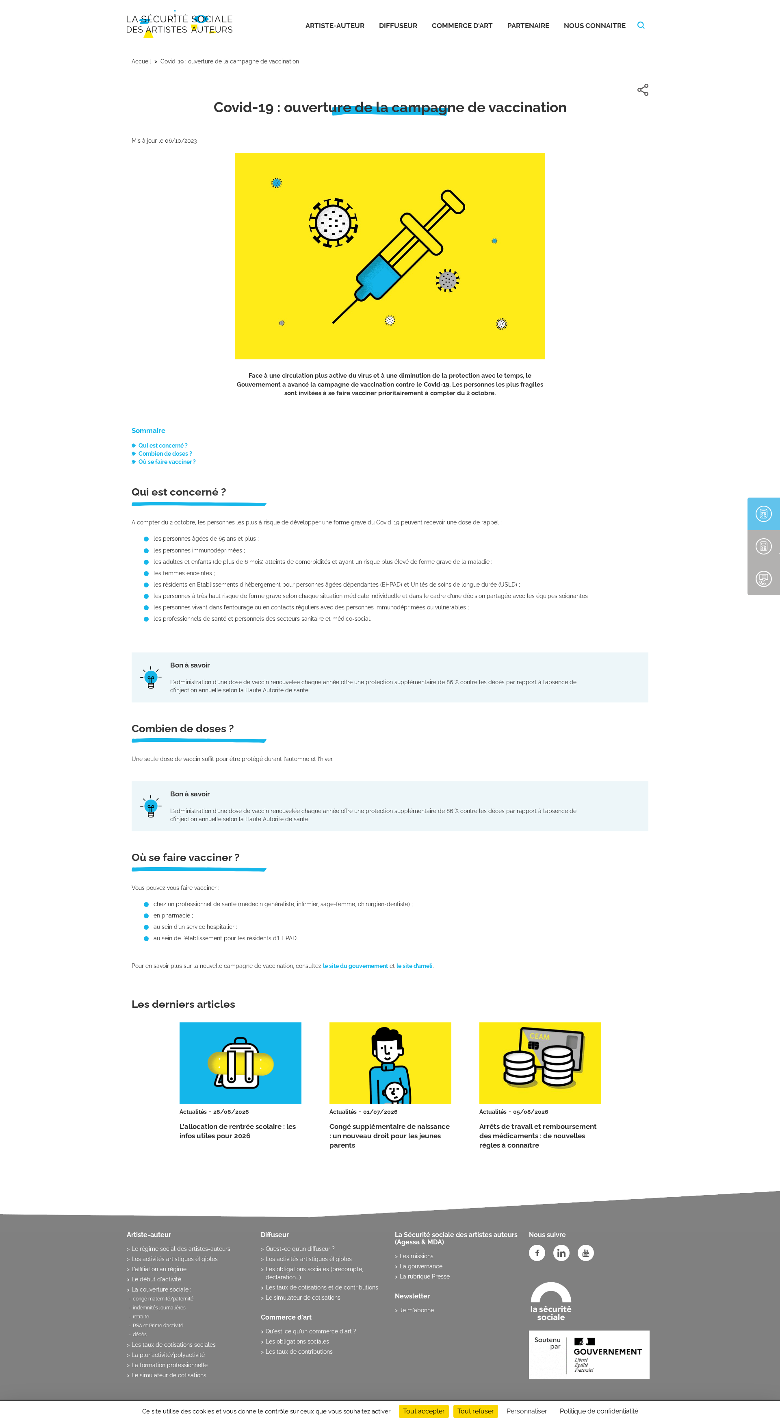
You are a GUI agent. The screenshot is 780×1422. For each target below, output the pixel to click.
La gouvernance (421, 1266)
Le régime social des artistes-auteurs (181, 1249)
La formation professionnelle (170, 1365)
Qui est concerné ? (163, 445)
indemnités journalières (159, 1308)
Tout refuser (475, 1411)
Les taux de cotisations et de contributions (322, 1287)
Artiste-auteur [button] (335, 26)
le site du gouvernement (355, 966)
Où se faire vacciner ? (167, 462)
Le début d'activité (156, 1279)
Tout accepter (424, 1411)
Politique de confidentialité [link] (599, 1411)
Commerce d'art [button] (462, 26)
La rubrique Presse (425, 1276)
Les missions (416, 1256)
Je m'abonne (417, 1310)
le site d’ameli (414, 966)
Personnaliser (527, 1411)
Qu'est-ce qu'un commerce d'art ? (311, 1331)
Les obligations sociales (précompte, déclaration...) (314, 1273)
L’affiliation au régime (159, 1269)
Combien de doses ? (165, 453)
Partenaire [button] (528, 26)
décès (140, 1334)
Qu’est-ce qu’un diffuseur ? (300, 1249)
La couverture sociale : (161, 1289)
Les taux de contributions (299, 1351)
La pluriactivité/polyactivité (168, 1355)
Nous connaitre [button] (595, 26)
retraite (141, 1317)
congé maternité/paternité (163, 1299)
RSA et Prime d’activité (158, 1326)
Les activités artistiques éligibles (175, 1259)
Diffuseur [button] (398, 26)
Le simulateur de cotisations (169, 1375)
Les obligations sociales (297, 1341)
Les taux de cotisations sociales (174, 1345)
